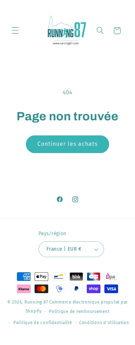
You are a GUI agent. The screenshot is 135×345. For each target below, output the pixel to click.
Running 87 (36, 302)
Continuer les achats (67, 143)
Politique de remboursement (79, 311)
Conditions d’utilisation (104, 322)
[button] (15, 30)
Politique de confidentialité (42, 322)
